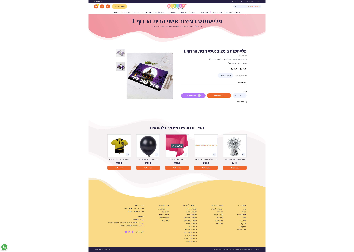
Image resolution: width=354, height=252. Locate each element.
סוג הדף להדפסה (241, 75)
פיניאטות (220, 218)
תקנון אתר (242, 227)
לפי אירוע (220, 212)
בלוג (240, 1)
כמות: (245, 91)
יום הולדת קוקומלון (191, 235)
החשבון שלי (165, 212)
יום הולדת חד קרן (191, 227)
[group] (150, 76)
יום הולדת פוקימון (191, 212)
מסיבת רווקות (218, 215)
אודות (257, 1)
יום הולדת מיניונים (191, 241)
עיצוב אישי (219, 224)
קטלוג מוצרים (249, 1)
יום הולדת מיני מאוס (190, 232)
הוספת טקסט (242, 82)
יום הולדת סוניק (192, 215)
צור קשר (233, 1)
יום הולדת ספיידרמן (190, 218)
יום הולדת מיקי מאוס (190, 229)
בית (200, 26)
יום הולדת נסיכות (191, 224)
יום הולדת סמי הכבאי (190, 221)
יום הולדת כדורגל (191, 209)
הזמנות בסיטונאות (163, 209)
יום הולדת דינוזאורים (190, 238)
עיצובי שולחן (219, 221)
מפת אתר (243, 221)
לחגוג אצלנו (165, 221)
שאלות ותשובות (164, 218)
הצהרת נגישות (241, 229)
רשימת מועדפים (164, 215)
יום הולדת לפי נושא (182, 26)
